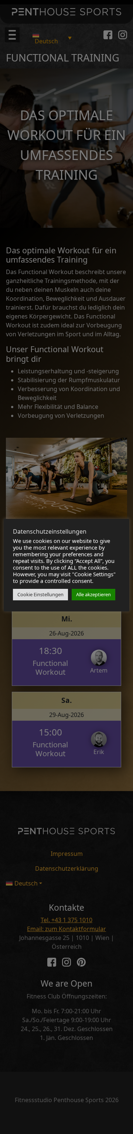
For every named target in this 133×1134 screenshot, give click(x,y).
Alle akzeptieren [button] (93, 594)
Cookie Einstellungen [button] (40, 594)
